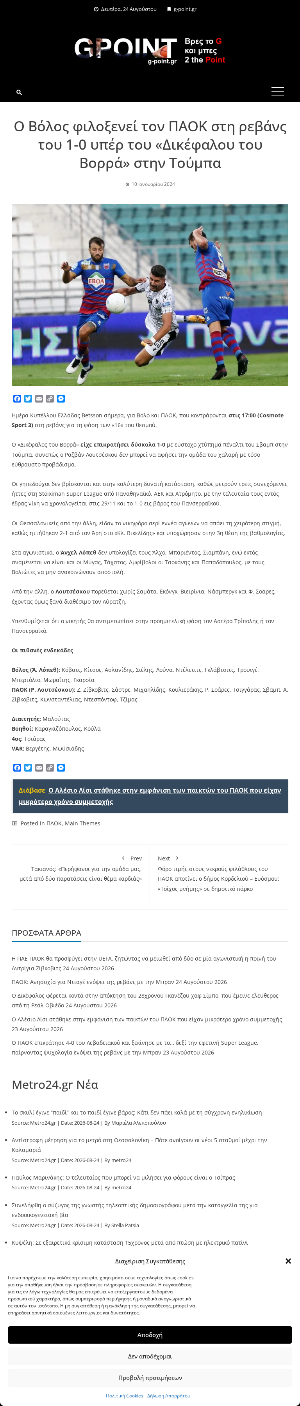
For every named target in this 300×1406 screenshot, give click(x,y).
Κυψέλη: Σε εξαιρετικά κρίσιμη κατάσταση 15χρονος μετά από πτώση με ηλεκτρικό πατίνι (130, 1242)
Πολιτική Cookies (124, 1395)
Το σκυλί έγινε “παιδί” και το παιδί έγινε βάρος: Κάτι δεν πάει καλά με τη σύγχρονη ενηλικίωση (137, 1112)
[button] (288, 1261)
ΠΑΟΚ (54, 823)
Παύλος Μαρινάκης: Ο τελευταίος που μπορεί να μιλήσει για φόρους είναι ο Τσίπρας (123, 1177)
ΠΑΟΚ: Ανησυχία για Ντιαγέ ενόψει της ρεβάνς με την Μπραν (93, 982)
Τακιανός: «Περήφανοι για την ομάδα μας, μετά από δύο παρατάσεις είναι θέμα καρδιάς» (81, 868)
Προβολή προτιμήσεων (150, 1377)
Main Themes (82, 823)
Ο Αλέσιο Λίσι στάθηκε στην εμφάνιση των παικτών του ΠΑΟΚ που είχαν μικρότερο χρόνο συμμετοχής (147, 1019)
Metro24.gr (43, 1123)
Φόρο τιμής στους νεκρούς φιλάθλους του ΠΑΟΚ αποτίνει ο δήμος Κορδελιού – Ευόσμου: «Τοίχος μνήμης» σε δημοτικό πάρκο (218, 873)
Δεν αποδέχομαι (150, 1356)
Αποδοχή (150, 1335)
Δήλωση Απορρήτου (168, 1395)
